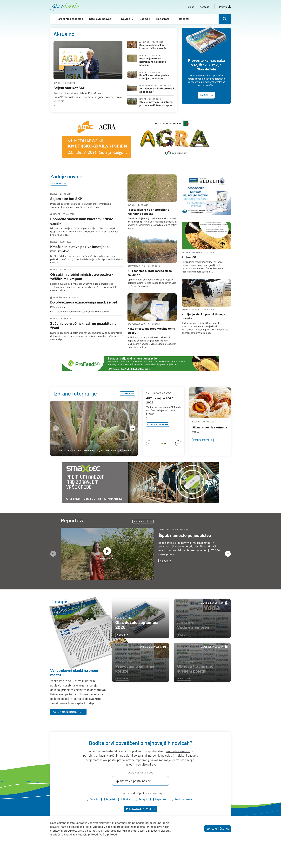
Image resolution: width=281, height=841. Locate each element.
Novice (125, 18)
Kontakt (204, 6)
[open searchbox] (225, 19)
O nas (191, 6)
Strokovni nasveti (100, 18)
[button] (162, 443)
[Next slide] (132, 428)
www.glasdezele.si (178, 751)
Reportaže (163, 18)
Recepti (184, 18)
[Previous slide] (56, 428)
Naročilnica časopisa (69, 18)
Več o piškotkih (108, 834)
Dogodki (145, 18)
